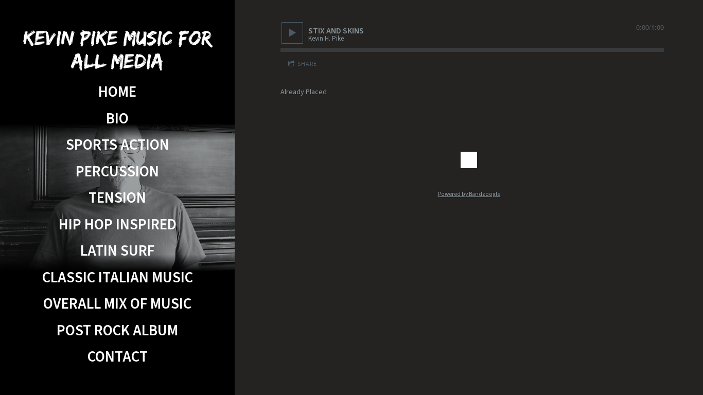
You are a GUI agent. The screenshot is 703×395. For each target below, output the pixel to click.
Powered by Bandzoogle (469, 194)
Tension (117, 198)
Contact (117, 357)
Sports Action (117, 145)
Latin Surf (117, 251)
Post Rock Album (117, 331)
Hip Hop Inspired (118, 225)
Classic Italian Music (117, 278)
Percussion (117, 172)
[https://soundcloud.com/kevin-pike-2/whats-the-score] (469, 160)
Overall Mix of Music (117, 304)
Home (117, 92)
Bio (117, 119)
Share (307, 64)
